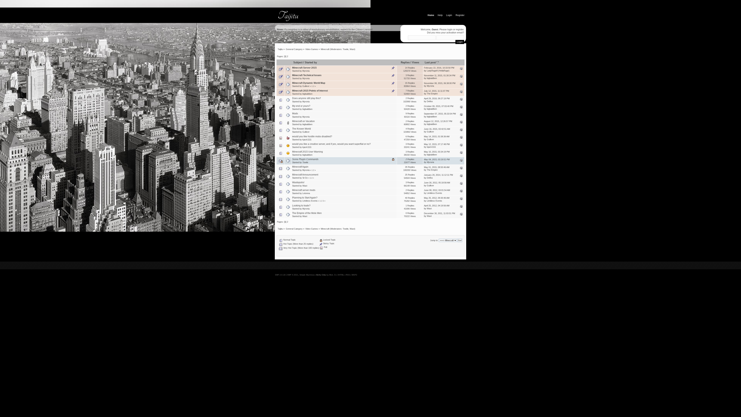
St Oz (305, 178)
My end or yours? (301, 106)
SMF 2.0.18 (280, 275)
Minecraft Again (300, 166)
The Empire (432, 93)
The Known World (301, 128)
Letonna (306, 193)
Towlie (346, 49)
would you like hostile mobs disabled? (312, 136)
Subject (297, 62)
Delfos (430, 101)
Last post (430, 62)
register (460, 29)
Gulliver (306, 86)
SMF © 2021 (292, 275)
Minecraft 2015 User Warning (307, 151)
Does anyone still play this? (306, 98)
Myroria (306, 71)
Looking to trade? (301, 205)
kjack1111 (306, 139)
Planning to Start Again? (304, 197)
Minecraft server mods (303, 190)
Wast (352, 49)
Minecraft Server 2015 (304, 67)
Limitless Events (434, 193)
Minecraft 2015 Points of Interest (310, 90)
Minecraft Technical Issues (306, 75)
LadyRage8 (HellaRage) (438, 71)
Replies (405, 62)
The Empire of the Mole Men (307, 213)
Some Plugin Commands (305, 159)
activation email (454, 32)
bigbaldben (432, 78)
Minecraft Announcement (305, 174)
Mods (295, 113)
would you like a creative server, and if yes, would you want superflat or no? (331, 144)
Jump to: (434, 240)
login (450, 29)
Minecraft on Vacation (303, 121)
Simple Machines (307, 275)
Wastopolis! (298, 182)
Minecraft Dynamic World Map (308, 83)
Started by (311, 62)
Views (415, 62)
